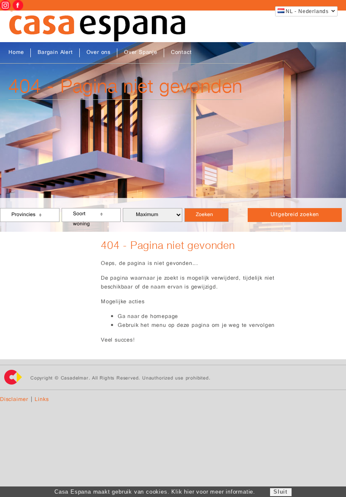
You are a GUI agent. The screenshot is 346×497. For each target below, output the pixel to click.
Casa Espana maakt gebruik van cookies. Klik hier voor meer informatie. (154, 492)
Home (16, 53)
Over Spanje (140, 53)
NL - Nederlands (307, 11)
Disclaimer (14, 400)
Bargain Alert (55, 53)
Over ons (98, 53)
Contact (181, 53)
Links (42, 400)
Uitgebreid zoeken (294, 215)
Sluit (280, 492)
